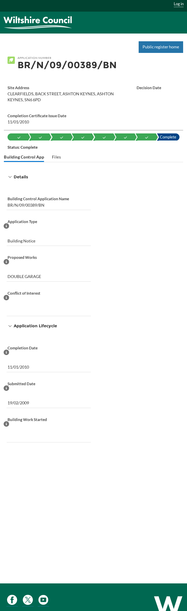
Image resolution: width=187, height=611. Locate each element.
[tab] (24, 157)
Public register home (161, 46)
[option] (19, 137)
